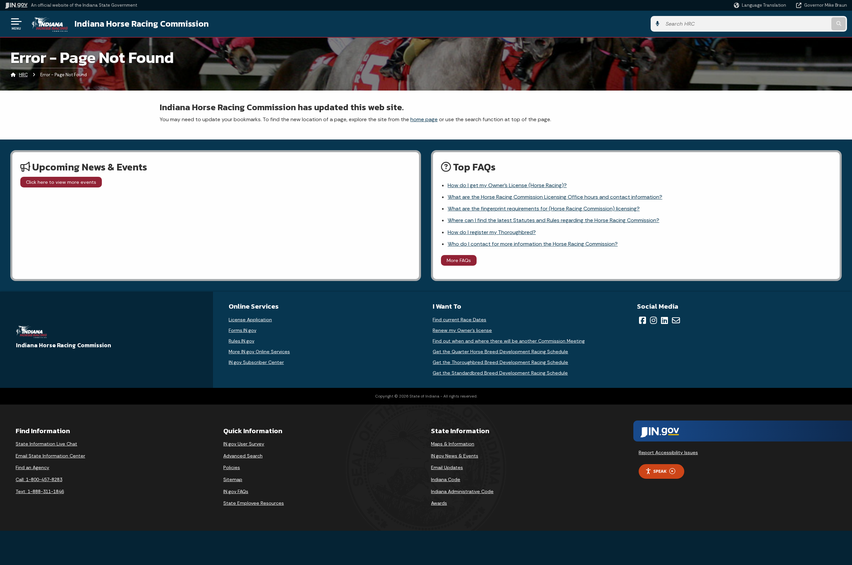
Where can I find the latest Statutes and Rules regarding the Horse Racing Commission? (553, 220)
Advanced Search (243, 456)
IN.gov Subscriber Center (256, 362)
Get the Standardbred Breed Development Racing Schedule (500, 373)
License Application (250, 320)
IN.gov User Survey (243, 444)
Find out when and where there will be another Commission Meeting (509, 341)
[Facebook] (642, 320)
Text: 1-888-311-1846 (40, 491)
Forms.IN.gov (242, 330)
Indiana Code (445, 479)
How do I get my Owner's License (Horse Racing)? (507, 185)
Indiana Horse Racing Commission (142, 23)
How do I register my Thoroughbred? (492, 232)
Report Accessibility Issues (668, 452)
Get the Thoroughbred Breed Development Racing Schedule (500, 362)
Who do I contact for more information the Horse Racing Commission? (533, 243)
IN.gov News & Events (454, 456)
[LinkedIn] (664, 320)
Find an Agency (32, 467)
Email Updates (447, 467)
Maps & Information (452, 444)
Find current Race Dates (459, 320)
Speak (660, 471)
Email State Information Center (50, 456)
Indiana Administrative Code (462, 491)
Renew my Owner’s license (462, 330)
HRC (23, 75)
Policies (231, 467)
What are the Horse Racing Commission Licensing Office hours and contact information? (555, 196)
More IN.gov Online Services (259, 352)
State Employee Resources (253, 503)
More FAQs (459, 260)
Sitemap (232, 479)
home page (424, 119)
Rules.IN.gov (241, 341)
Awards (439, 503)
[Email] (676, 320)
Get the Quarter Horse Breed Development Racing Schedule (500, 352)
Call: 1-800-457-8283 (39, 479)
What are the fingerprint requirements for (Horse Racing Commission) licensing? (544, 208)
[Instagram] (653, 320)
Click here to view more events (61, 182)
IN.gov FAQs (235, 491)
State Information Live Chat (46, 444)
